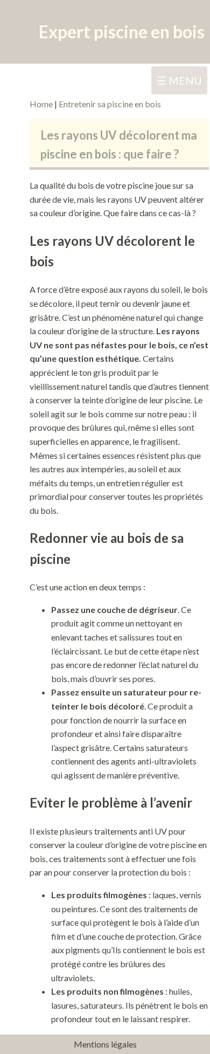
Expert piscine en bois (122, 31)
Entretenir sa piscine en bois (110, 104)
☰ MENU (179, 80)
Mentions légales (105, 1044)
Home (42, 104)
